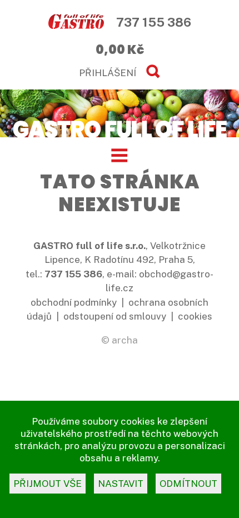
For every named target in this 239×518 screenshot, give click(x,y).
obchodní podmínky (74, 302)
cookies (195, 316)
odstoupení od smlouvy (114, 316)
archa (125, 340)
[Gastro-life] (76, 22)
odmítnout (188, 483)
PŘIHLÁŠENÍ (107, 72)
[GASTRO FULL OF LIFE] (120, 128)
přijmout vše (47, 483)
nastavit (120, 483)
